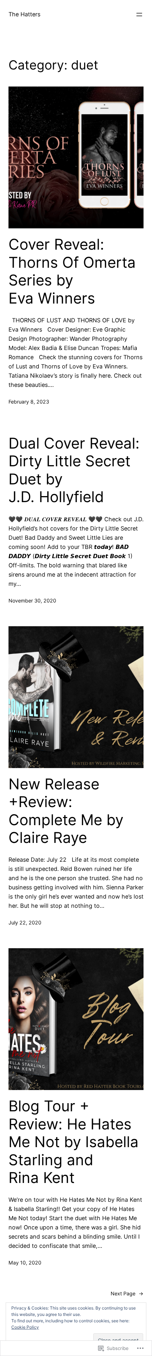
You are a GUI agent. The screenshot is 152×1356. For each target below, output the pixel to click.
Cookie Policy (25, 1327)
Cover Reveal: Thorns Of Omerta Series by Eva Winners (72, 271)
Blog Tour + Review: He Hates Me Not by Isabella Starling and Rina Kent (73, 1141)
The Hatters (24, 14)
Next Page (127, 1293)
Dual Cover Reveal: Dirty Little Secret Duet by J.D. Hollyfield (74, 470)
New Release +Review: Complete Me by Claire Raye (65, 810)
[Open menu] (139, 14)
